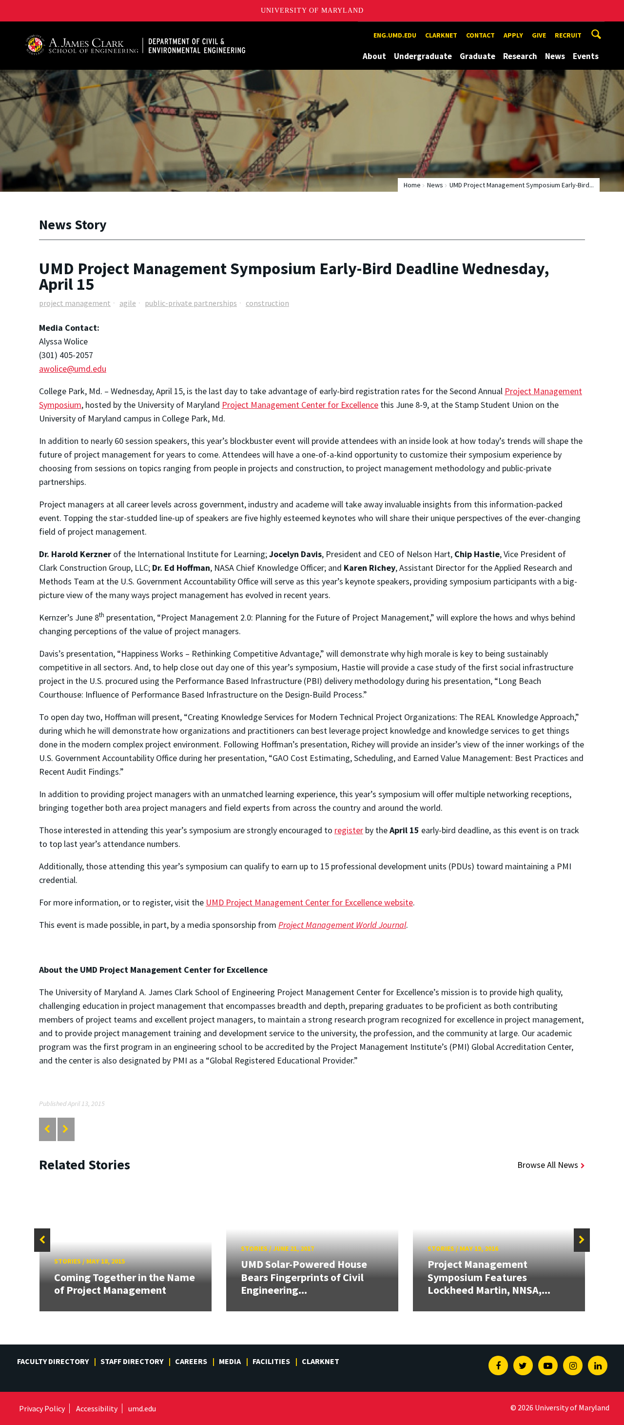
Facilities (271, 1361)
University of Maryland (312, 10)
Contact (480, 35)
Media (230, 1361)
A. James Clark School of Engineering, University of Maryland (135, 30)
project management (75, 303)
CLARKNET (441, 35)
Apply (513, 35)
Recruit (568, 35)
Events (586, 56)
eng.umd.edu (394, 35)
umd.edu (142, 1408)
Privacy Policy (42, 1408)
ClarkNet (320, 1361)
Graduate (477, 56)
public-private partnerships (191, 303)
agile (127, 303)
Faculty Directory (53, 1361)
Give (539, 35)
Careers (191, 1361)
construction (267, 303)
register (348, 830)
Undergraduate (423, 56)
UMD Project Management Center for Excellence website (309, 902)
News (555, 56)
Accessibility (96, 1408)
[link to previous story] (47, 1129)
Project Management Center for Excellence (300, 404)
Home (412, 185)
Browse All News (547, 1164)
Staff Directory (131, 1361)
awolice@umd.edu (72, 368)
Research (520, 56)
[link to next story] (65, 1129)
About (374, 56)
